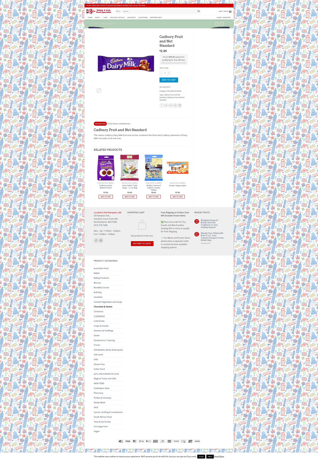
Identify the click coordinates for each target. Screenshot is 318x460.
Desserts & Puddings (103, 330)
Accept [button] (201, 456)
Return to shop (142, 243)
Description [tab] (100, 124)
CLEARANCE (99, 316)
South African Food (103, 417)
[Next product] (217, 24)
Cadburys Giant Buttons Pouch (105, 186)
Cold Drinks (99, 321)
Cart (105, 17)
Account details (117, 17)
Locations (142, 17)
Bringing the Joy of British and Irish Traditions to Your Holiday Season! (209, 224)
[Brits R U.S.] (98, 11)
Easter (97, 335)
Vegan (97, 431)
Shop (97, 17)
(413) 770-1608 (100, 225)
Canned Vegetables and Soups (108, 302)
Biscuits (97, 282)
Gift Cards (98, 354)
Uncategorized (101, 426)
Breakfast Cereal (101, 287)
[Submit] (199, 11)
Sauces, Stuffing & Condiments (108, 412)
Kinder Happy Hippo (177, 185)
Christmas (98, 311)
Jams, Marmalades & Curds (106, 373)
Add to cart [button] (106, 197)
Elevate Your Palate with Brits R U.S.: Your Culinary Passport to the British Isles (212, 237)
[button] (225, 11)
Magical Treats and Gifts (105, 378)
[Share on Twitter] (166, 105)
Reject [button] (210, 456)
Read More (219, 456)
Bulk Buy (98, 292)
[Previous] (95, 178)
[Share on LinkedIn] (180, 105)
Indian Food (99, 369)
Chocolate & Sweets (107, 24)
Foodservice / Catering (104, 340)
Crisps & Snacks (101, 326)
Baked (96, 273)
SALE (96, 407)
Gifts (96, 359)
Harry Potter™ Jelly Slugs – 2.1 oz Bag (129, 186)
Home (90, 17)
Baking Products (101, 278)
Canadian (98, 297)
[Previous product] (222, 24)
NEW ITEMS (99, 383)
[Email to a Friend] (171, 105)
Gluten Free (99, 364)
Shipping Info (156, 17)
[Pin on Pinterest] (175, 105)
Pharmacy (98, 393)
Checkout (131, 17)
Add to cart (169, 79)
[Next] (188, 178)
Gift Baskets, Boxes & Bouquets (108, 349)
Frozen (97, 345)
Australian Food (101, 268)
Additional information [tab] (119, 124)
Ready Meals (99, 402)
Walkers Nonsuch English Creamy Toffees (153, 187)
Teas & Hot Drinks (102, 421)
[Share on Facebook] (162, 105)
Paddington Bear (102, 388)
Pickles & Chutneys (102, 397)
